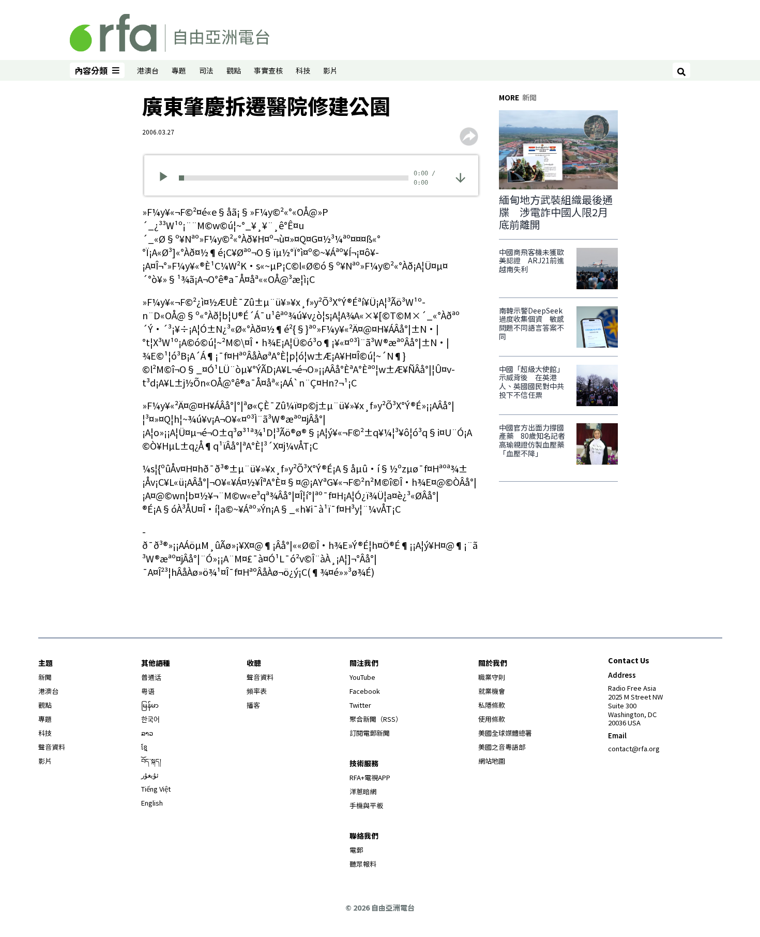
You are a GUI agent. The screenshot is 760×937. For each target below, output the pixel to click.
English (152, 803)
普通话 (151, 677)
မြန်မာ (150, 705)
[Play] (167, 178)
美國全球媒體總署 (505, 733)
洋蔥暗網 (362, 791)
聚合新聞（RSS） (375, 719)
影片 (330, 70)
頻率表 (257, 691)
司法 (206, 70)
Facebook (364, 691)
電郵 (356, 850)
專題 (179, 70)
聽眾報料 (362, 864)
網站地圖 (491, 761)
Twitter (360, 705)
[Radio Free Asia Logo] (169, 31)
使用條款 (491, 719)
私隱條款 (491, 705)
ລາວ (147, 733)
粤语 (148, 691)
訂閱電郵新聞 (369, 733)
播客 (253, 705)
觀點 (233, 70)
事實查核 (268, 70)
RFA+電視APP (369, 777)
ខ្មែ (144, 747)
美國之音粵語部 (501, 747)
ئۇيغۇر (150, 775)
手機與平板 (366, 805)
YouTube (362, 677)
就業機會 (491, 691)
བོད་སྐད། (151, 761)
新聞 (45, 677)
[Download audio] (460, 176)
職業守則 (491, 677)
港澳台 (148, 70)
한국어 (150, 719)
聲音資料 (51, 747)
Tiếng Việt (156, 789)
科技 (303, 70)
